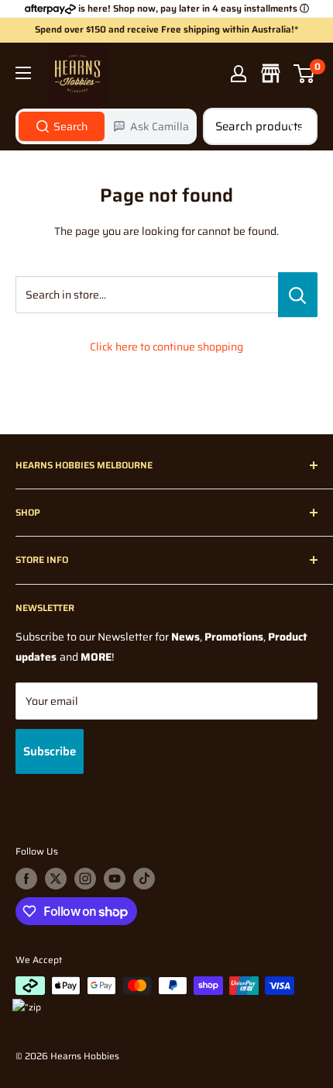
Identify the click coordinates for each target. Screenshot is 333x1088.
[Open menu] (23, 73)
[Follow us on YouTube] (114, 878)
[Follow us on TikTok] (144, 878)
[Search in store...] (298, 294)
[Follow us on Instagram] (85, 878)
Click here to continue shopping (166, 346)
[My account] (238, 73)
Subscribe (49, 751)
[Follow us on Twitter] (56, 878)
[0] (304, 73)
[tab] (62, 126)
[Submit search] (297, 126)
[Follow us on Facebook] (26, 878)
